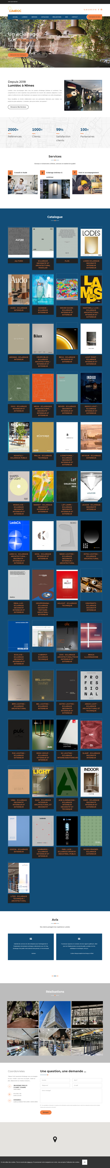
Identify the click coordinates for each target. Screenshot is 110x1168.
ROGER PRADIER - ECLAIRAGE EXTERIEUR (91, 851)
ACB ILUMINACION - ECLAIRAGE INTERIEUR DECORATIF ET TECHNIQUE (67, 804)
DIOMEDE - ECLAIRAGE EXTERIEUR (43, 310)
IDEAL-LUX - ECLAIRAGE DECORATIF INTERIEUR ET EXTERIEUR (19, 607)
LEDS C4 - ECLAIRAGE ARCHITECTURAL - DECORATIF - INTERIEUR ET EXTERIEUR (18, 558)
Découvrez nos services (18, 107)
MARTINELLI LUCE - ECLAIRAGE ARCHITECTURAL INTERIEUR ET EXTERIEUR (91, 312)
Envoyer (46, 1112)
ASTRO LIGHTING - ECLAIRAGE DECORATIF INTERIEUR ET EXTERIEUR (67, 708)
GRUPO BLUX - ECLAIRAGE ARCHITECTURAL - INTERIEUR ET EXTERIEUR (43, 361)
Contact (75, 17)
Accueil (15, 17)
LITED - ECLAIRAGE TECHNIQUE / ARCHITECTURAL (19, 898)
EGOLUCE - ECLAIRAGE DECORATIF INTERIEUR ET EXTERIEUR (19, 659)
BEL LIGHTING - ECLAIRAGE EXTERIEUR (43, 706)
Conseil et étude (20, 172)
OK (85, 1162)
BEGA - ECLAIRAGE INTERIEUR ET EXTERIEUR (67, 359)
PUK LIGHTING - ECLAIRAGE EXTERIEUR (19, 755)
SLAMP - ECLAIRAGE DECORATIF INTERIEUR (91, 755)
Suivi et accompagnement (89, 172)
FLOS (67, 261)
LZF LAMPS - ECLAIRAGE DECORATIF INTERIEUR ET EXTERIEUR (67, 509)
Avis (66, 17)
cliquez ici (29, 1162)
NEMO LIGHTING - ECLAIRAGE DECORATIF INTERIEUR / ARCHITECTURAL (67, 558)
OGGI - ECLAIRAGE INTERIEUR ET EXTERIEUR (19, 408)
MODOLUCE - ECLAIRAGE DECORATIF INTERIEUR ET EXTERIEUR (19, 509)
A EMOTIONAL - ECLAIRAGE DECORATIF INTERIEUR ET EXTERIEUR (67, 460)
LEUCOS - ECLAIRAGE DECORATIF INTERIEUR (91, 507)
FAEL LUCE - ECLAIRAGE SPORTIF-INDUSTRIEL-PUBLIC (67, 851)
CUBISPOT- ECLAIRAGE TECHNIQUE (43, 657)
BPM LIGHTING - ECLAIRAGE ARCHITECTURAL (19, 706)
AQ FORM (19, 261)
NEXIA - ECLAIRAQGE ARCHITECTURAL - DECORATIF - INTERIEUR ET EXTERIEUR (43, 410)
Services (34, 17)
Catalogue (45, 17)
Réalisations (57, 17)
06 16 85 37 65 (90, 10)
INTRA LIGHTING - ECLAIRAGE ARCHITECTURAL (91, 556)
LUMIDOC (24, 17)
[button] (55, 1139)
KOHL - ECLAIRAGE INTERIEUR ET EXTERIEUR (43, 556)
